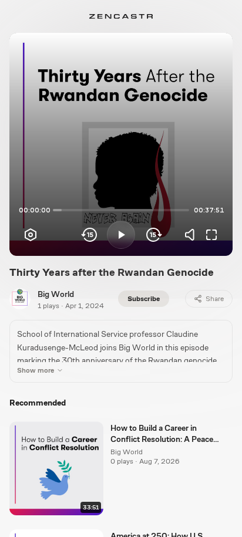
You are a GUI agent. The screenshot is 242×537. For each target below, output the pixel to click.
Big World (56, 294)
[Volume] (192, 234)
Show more (35, 370)
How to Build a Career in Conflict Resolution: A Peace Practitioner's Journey (161, 434)
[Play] (121, 235)
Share (215, 299)
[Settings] (30, 234)
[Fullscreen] (211, 234)
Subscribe (143, 299)
